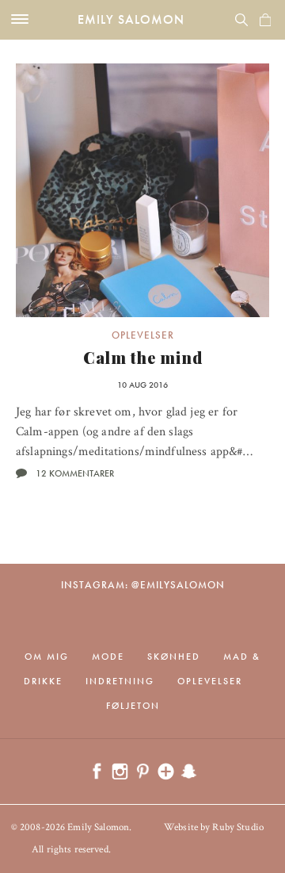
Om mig (47, 656)
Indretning (120, 681)
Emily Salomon (131, 19)
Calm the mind (143, 357)
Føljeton (133, 705)
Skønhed (173, 656)
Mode (108, 656)
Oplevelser (143, 335)
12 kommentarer (75, 473)
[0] (265, 20)
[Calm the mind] (142, 190)
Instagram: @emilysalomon (143, 585)
